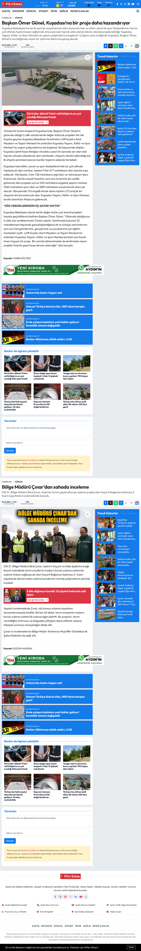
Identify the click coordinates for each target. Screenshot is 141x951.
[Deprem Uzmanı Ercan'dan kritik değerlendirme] (47, 391)
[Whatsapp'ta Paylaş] (115, 46)
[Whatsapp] (86, 896)
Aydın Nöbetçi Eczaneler (16, 905)
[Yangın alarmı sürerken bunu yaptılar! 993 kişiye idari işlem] (76, 363)
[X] (60, 896)
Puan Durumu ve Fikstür (15, 911)
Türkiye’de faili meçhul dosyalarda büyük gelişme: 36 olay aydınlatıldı (15, 405)
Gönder (10, 450)
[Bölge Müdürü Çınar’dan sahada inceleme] (47, 535)
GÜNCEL (31, 11)
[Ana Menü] (137, 11)
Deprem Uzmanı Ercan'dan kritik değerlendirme (42, 404)
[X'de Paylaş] (110, 46)
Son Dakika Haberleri (84, 911)
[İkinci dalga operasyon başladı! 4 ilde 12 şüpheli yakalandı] (47, 363)
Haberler (7, 18)
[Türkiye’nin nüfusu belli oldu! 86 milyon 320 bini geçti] (76, 391)
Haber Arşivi (115, 911)
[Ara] (138, 4)
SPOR (54, 11)
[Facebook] (55, 896)
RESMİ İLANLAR (79, 11)
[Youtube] (80, 896)
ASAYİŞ (6, 11)
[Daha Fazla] (121, 46)
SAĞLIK (63, 11)
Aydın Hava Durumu (49, 905)
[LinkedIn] (75, 896)
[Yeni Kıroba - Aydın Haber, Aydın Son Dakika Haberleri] (12, 4)
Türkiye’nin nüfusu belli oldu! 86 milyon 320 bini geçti (75, 404)
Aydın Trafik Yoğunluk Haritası (123, 905)
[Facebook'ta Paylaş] (106, 46)
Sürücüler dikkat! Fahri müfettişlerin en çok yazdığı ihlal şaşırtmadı (16, 376)
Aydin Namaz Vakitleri (85, 905)
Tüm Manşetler (46, 911)
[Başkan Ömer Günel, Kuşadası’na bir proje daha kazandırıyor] (47, 79)
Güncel (19, 18)
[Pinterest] (65, 896)
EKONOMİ (18, 11)
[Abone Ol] (137, 46)
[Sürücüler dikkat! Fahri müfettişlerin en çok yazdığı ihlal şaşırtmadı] (17, 363)
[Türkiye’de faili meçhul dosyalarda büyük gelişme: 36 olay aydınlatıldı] (17, 391)
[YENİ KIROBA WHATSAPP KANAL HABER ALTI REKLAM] (54, 269)
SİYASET (43, 11)
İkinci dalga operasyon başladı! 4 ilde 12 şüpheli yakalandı (46, 376)
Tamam (131, 947)
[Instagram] (70, 896)
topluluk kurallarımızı (30, 460)
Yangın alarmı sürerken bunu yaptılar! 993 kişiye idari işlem (75, 376)
